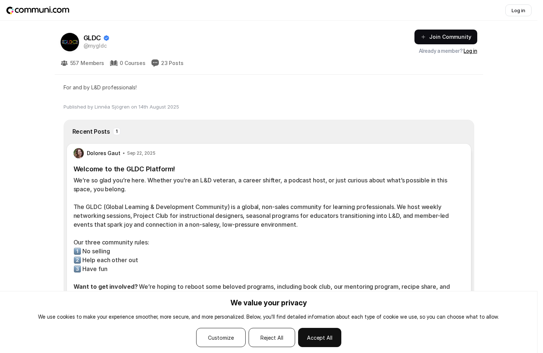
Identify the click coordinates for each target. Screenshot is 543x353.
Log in (470, 51)
